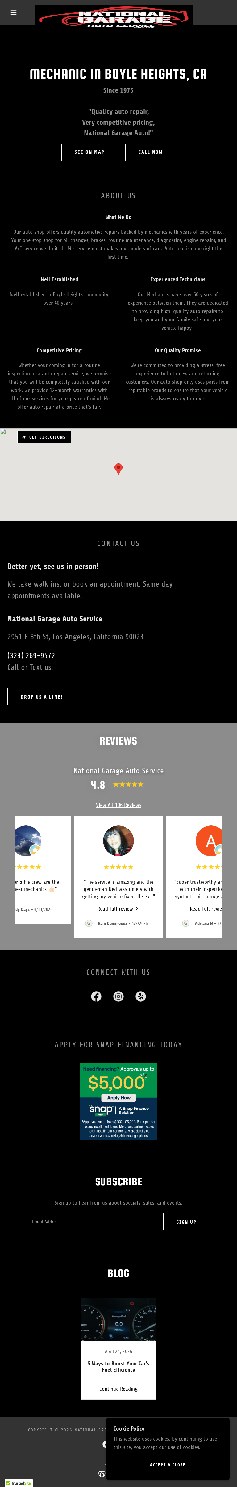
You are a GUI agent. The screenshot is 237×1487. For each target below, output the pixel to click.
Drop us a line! (42, 697)
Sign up (187, 1222)
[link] (114, 7)
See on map (90, 152)
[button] (13, 12)
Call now (151, 152)
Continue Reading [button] (118, 1389)
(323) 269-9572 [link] (31, 655)
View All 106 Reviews (118, 805)
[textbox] (91, 1221)
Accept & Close (168, 1465)
